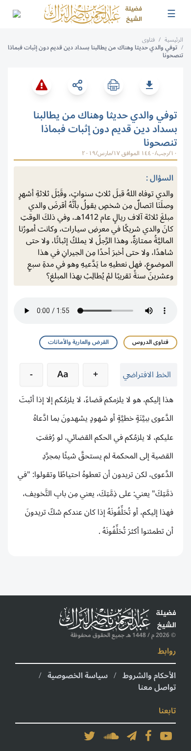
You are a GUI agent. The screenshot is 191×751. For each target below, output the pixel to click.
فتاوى (148, 40)
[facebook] (148, 736)
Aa (63, 374)
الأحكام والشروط (149, 675)
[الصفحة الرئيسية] (93, 14)
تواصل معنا (157, 687)
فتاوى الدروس (150, 342)
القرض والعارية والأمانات (78, 342)
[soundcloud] (111, 736)
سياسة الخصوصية (78, 675)
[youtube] (166, 736)
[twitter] (90, 735)
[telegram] (132, 736)
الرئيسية (174, 40)
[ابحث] (16, 14)
